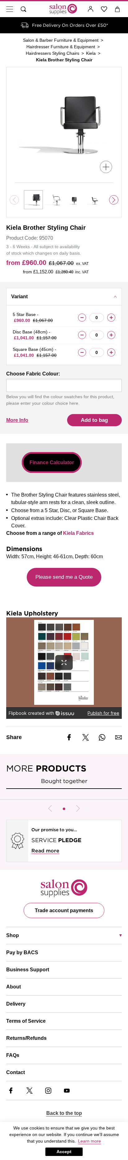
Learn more (89, 1141)
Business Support (27, 969)
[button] (64, 809)
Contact (15, 1072)
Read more (45, 851)
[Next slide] (113, 200)
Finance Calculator (52, 462)
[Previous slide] (50, 808)
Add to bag (94, 420)
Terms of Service (26, 1021)
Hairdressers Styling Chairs (52, 53)
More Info (17, 420)
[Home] (63, 9)
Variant (19, 296)
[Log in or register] (90, 9)
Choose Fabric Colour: (33, 373)
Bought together (64, 781)
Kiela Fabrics (78, 533)
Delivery (15, 1004)
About (13, 986)
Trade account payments (64, 910)
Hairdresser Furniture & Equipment (60, 46)
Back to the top (64, 1113)
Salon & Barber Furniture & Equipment (60, 40)
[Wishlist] (104, 9)
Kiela (91, 53)
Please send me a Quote (64, 577)
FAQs (12, 1055)
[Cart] (117, 9)
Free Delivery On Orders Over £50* (70, 25)
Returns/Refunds (26, 1038)
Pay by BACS (22, 952)
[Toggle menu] (9, 9)
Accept (64, 1151)
